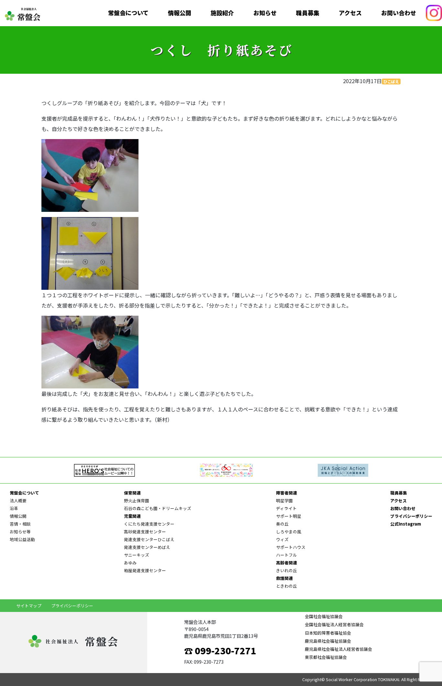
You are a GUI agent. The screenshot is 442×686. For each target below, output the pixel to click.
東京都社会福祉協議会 (326, 657)
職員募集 (307, 12)
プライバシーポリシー (411, 516)
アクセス (350, 12)
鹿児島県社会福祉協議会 (328, 641)
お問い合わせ (398, 12)
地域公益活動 (22, 539)
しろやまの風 (288, 531)
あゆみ (130, 563)
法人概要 (18, 500)
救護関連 (284, 578)
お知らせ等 (20, 531)
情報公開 (179, 12)
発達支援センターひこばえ (149, 539)
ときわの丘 (286, 586)
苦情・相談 (20, 524)
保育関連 (132, 493)
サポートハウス (290, 547)
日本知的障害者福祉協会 (328, 633)
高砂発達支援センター (145, 531)
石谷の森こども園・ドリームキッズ (157, 508)
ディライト (286, 508)
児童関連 (132, 516)
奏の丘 (282, 524)
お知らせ (265, 12)
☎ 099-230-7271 (220, 650)
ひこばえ (391, 81)
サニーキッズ (136, 555)
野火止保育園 (136, 500)
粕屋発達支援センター (145, 570)
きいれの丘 (286, 570)
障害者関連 (286, 493)
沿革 (14, 508)
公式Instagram (405, 524)
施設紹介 (222, 12)
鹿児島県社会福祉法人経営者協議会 (338, 649)
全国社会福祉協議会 (324, 616)
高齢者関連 (286, 563)
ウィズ (282, 539)
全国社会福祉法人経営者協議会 (334, 624)
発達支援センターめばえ (147, 547)
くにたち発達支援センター (149, 524)
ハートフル (286, 555)
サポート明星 (288, 516)
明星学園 (284, 500)
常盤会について (128, 12)
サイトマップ (28, 606)
